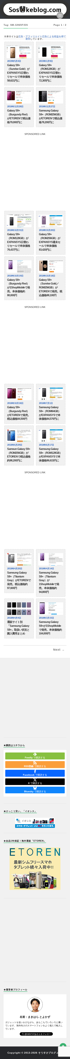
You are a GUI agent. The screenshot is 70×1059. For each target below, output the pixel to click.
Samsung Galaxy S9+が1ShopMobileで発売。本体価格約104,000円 (50, 627)
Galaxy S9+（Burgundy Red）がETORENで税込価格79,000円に (18, 116)
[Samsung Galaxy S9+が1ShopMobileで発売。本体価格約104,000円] (50, 608)
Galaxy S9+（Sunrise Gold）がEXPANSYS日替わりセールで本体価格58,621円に (18, 73)
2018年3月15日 (46, 618)
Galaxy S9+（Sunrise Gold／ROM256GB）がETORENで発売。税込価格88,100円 (50, 287)
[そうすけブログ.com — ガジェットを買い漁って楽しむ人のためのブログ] (35, 9)
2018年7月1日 (46, 403)
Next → (59, 649)
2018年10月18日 (47, 276)
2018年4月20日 (14, 568)
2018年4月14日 (46, 568)
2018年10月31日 (15, 230)
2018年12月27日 (47, 106)
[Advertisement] (35, 170)
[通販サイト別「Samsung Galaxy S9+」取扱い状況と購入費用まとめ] (18, 608)
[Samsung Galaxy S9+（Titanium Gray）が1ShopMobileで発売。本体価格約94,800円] (50, 559)
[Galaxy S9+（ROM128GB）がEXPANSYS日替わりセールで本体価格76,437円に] (18, 221)
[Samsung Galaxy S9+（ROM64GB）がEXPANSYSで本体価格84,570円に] (50, 394)
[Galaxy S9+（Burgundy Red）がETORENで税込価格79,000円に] (18, 97)
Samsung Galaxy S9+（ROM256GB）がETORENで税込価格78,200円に (50, 116)
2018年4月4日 (14, 618)
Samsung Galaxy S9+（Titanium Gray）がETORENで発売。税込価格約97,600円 (19, 580)
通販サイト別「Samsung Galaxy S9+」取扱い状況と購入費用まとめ (18, 627)
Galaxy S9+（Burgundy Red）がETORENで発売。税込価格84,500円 (18, 413)
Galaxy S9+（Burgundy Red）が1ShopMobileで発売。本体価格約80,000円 (18, 287)
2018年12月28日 (15, 106)
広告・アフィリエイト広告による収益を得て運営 (42, 37)
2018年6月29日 (14, 445)
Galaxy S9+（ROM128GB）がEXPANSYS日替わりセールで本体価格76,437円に (18, 242)
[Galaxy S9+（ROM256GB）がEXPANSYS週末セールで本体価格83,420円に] (50, 221)
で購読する (35, 757)
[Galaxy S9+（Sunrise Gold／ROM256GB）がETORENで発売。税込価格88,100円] (50, 266)
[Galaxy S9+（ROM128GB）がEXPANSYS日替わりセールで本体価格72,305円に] (50, 52)
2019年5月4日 (14, 61)
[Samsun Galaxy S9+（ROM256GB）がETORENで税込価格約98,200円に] (18, 435)
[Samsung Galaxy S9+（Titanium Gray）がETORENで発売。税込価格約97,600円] (18, 559)
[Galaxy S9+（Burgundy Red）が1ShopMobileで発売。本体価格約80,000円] (18, 266)
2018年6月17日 (46, 445)
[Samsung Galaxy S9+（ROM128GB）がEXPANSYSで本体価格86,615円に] (50, 435)
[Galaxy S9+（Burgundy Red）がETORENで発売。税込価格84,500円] (18, 394)
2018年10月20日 (47, 230)
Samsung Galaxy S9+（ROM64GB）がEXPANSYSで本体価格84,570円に (50, 413)
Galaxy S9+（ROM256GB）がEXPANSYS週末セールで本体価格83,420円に (49, 242)
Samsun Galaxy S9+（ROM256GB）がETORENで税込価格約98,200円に (18, 454)
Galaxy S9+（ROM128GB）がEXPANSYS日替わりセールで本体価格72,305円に (50, 73)
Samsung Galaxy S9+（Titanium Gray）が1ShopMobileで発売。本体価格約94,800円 (49, 582)
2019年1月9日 (46, 61)
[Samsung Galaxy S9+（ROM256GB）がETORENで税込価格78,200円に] (50, 97)
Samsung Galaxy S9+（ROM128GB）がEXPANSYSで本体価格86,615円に (50, 454)
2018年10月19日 (15, 276)
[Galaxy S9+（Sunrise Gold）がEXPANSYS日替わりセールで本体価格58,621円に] (18, 52)
